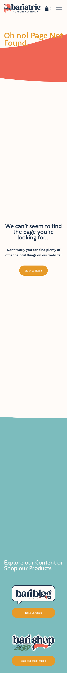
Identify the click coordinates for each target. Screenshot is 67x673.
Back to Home (33, 270)
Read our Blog (33, 612)
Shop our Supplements (33, 660)
